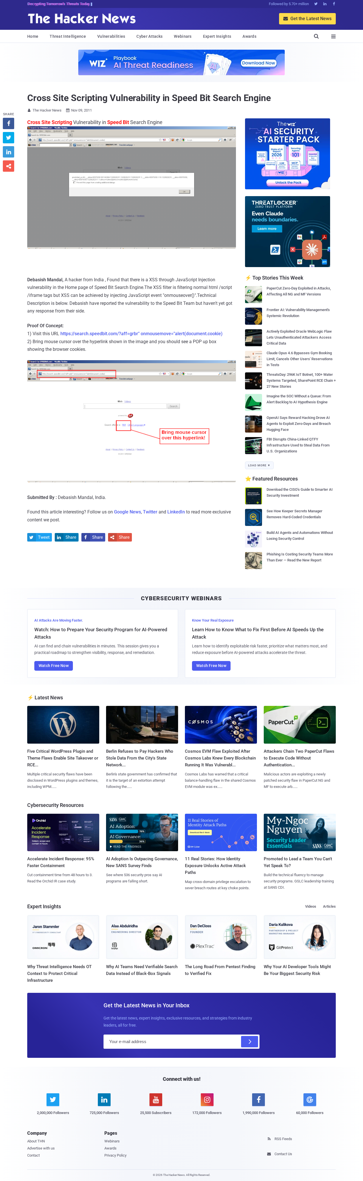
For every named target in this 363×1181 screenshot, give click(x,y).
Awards (249, 36)
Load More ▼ (259, 465)
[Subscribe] (249, 1041)
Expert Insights (217, 36)
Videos (310, 906)
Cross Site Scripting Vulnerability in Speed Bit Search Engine (149, 98)
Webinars (182, 36)
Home (32, 36)
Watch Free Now (54, 665)
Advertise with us (41, 1148)
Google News (127, 512)
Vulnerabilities (111, 36)
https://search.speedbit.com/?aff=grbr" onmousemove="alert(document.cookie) (141, 333)
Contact (33, 1155)
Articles (329, 906)
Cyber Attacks (149, 36)
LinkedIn (176, 512)
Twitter (150, 512)
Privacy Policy (115, 1155)
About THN (36, 1141)
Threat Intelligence (68, 36)
